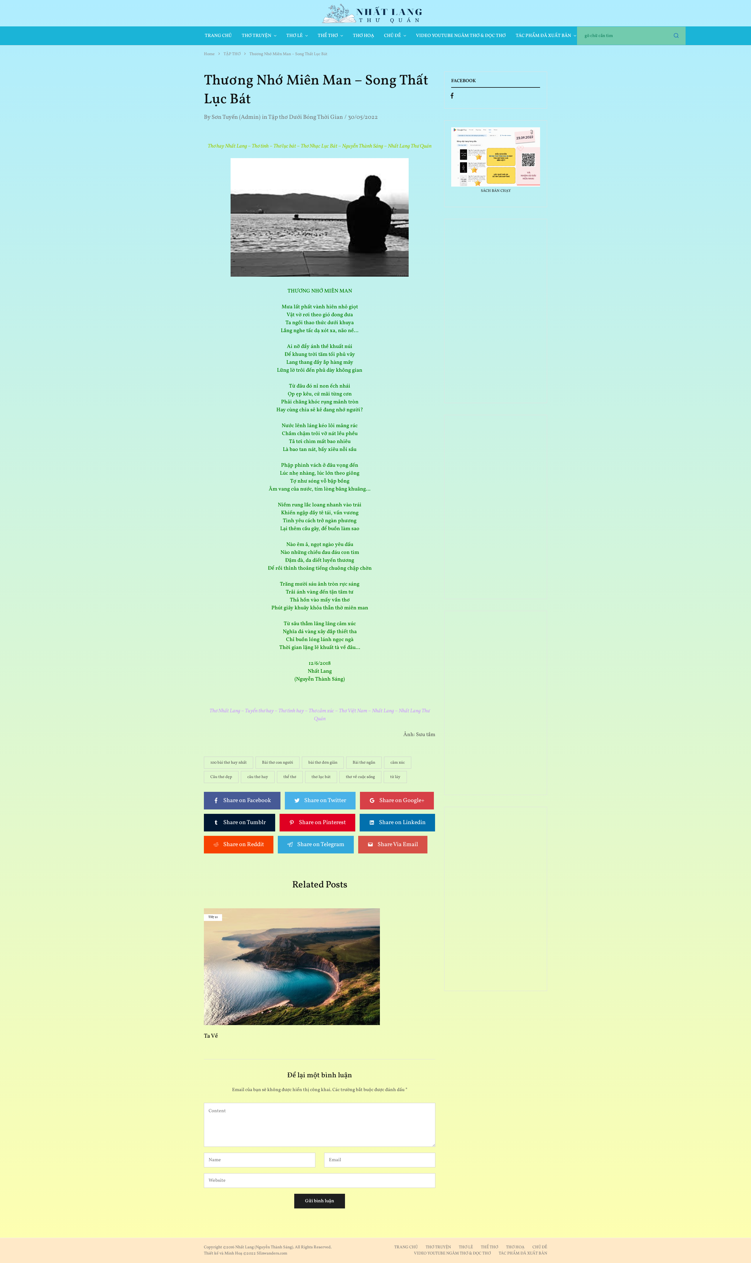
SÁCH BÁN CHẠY (496, 191)
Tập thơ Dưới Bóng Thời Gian (305, 117)
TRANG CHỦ (218, 36)
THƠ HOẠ (363, 36)
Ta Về (211, 1036)
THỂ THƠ (489, 1247)
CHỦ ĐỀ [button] (392, 36)
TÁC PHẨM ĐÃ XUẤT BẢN (523, 1253)
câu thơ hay (257, 777)
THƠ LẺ (466, 1247)
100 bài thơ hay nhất (228, 762)
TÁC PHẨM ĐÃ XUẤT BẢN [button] (543, 36)
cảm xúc (397, 762)
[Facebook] (452, 97)
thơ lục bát (321, 777)
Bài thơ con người (277, 762)
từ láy (395, 777)
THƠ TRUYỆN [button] (256, 36)
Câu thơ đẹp (221, 777)
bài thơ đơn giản (322, 762)
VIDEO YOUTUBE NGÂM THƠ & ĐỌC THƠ (461, 36)
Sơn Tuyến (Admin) (236, 117)
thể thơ (289, 777)
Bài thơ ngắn (364, 762)
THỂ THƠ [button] (328, 36)
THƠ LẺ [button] (294, 36)
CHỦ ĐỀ (539, 1247)
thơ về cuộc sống (360, 777)
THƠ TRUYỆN (438, 1247)
